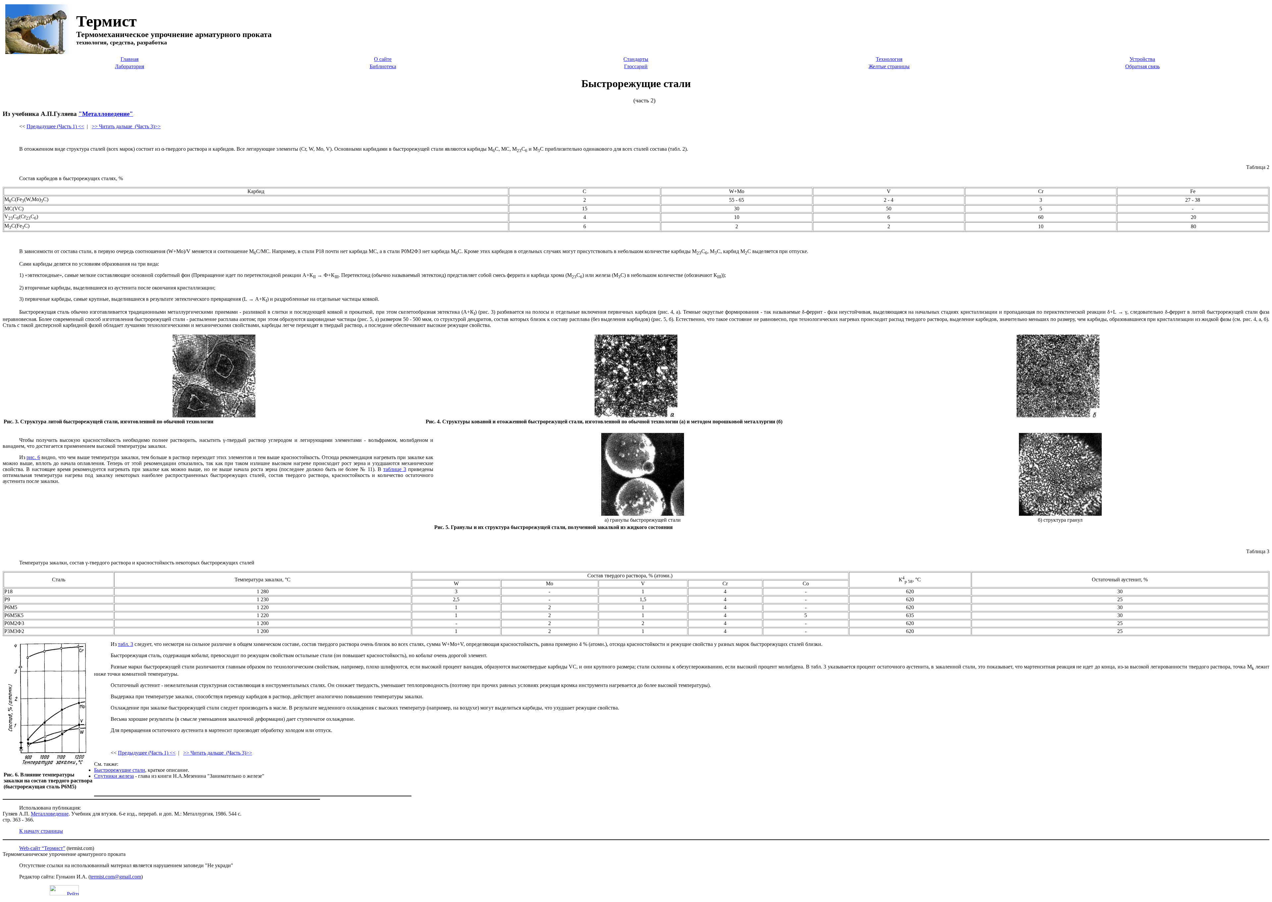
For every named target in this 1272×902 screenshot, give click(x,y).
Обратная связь (1142, 66)
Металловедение (50, 814)
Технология (889, 59)
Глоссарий (636, 66)
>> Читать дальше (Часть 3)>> (126, 126)
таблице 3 (394, 469)
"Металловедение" (106, 113)
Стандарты (635, 59)
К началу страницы (41, 831)
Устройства (1142, 59)
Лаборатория (129, 66)
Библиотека (383, 66)
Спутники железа (114, 776)
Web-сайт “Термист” (42, 848)
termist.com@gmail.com (115, 876)
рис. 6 (33, 457)
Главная (129, 59)
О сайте (383, 59)
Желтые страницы (889, 66)
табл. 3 (125, 644)
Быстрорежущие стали (119, 770)
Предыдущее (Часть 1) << (55, 126)
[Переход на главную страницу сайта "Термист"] (40, 52)
